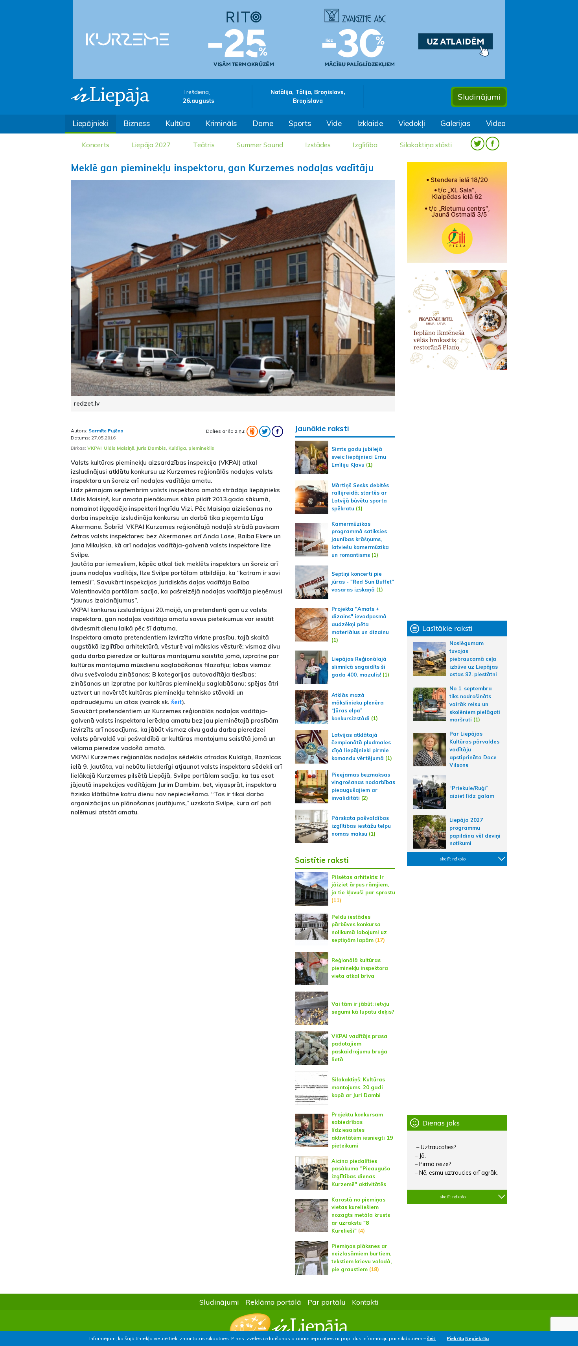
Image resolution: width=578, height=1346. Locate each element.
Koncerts (95, 145)
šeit (176, 702)
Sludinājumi (479, 97)
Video (496, 123)
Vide (334, 123)
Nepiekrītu (477, 1338)
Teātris (204, 145)
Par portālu (326, 1302)
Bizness (136, 123)
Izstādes (318, 145)
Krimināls (221, 123)
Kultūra (178, 123)
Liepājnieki (90, 123)
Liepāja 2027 (151, 145)
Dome (262, 123)
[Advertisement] (177, 878)
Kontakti (365, 1302)
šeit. (431, 1338)
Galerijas (455, 123)
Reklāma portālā (273, 1302)
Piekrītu (455, 1338)
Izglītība (365, 145)
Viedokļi (411, 123)
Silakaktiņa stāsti (426, 145)
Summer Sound (260, 145)
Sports (300, 123)
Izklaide (370, 123)
